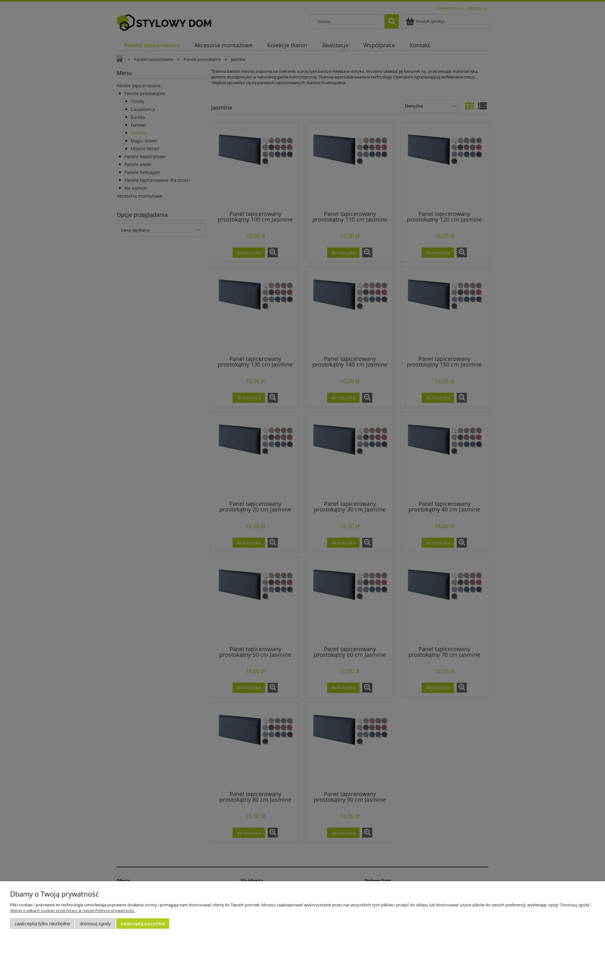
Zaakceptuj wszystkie (143, 923)
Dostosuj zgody (95, 923)
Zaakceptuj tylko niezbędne (42, 923)
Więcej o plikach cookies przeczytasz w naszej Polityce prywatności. (72, 910)
